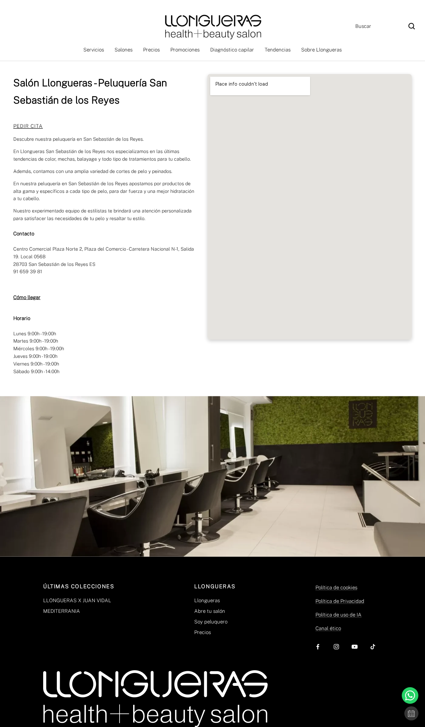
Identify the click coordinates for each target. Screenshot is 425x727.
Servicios (93, 49)
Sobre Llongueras (321, 49)
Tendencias (278, 49)
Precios (151, 49)
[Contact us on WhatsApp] (410, 695)
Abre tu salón (209, 611)
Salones (123, 49)
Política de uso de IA (338, 614)
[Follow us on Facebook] (318, 647)
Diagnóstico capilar (232, 49)
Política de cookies (336, 587)
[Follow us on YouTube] (354, 647)
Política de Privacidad (339, 601)
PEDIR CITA (28, 126)
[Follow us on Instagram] (336, 647)
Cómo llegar (27, 297)
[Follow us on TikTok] (373, 647)
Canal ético (328, 628)
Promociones (185, 49)
